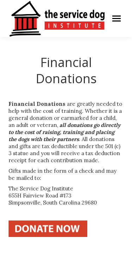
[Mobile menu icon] (116, 18)
